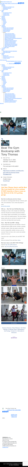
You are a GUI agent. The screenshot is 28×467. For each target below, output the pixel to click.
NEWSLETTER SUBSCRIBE (14, 410)
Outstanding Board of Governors (11, 40)
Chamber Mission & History (8, 29)
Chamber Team (6, 47)
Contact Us (20, 61)
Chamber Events (6, 13)
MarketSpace (21, 329)
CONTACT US (9, 3)
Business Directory (7, 327)
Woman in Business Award (10, 46)
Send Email (6, 181)
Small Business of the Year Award (11, 44)
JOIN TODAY (2, 3)
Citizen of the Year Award (9, 33)
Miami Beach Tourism (15, 426)
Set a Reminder (14, 323)
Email (6, 380)
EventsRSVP (3, 11)
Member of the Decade (9, 39)
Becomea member (3, 5)
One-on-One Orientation (14, 418)
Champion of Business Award (10, 42)
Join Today (8, 61)
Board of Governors (6, 30)
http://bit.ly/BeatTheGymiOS (11, 246)
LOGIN (6, 3)
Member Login (5, 55)
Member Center (14, 433)
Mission (4, 20)
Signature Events (6, 15)
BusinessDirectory (3, 17)
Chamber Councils (6, 58)
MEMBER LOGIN (14, 414)
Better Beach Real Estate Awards (11, 45)
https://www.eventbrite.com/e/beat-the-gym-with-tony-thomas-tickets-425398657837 (13, 172)
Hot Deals (23, 327)
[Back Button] (14, 139)
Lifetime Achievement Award (10, 35)
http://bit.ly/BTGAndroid (11, 244)
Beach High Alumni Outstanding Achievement (13, 38)
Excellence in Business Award (10, 41)
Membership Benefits (7, 8)
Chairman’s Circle (6, 31)
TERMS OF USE (14, 416)
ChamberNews (3, 49)
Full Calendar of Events (7, 12)
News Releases (16, 327)
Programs (5, 22)
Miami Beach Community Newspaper (10, 51)
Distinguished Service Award (10, 34)
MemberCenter (3, 54)
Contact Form (5, 447)
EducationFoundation (4, 19)
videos (19, 240)
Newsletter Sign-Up (14, 61)
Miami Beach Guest (6, 52)
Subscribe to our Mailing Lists (8, 6)
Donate (4, 23)
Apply (4, 24)
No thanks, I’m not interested (14, 399)
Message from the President (8, 27)
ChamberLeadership (4, 26)
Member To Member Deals (10, 329)
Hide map (2, 103)
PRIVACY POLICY (14, 415)
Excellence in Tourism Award (10, 37)
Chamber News (14, 431)
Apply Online (5, 9)
